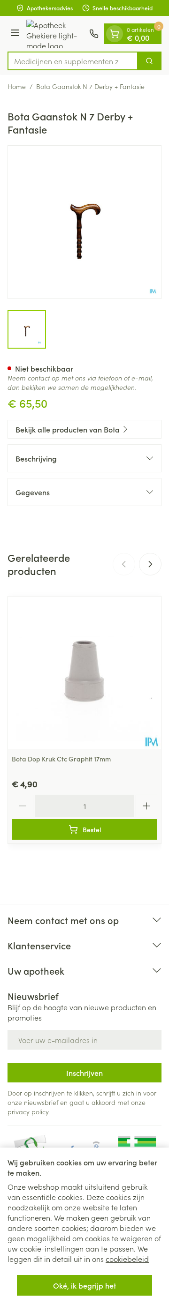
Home (17, 86)
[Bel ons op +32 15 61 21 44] (94, 33)
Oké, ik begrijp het (84, 1285)
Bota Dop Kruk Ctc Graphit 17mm (61, 758)
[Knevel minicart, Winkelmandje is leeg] (114, 33)
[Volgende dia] (150, 564)
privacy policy (28, 1111)
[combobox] (73, 61)
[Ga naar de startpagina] (55, 34)
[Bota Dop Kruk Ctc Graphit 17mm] (84, 673)
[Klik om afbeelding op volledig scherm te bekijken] (84, 222)
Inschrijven (84, 1072)
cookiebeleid (127, 1258)
